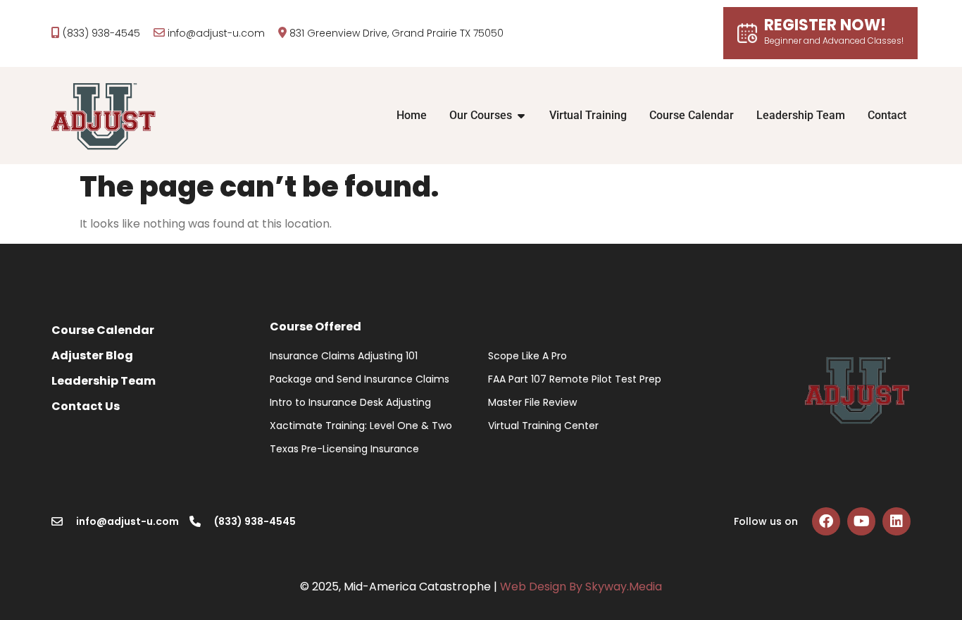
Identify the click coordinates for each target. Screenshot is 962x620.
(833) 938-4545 (101, 33)
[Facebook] (826, 521)
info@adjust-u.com (216, 33)
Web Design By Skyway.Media (581, 586)
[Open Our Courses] (521, 115)
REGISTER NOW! (834, 32)
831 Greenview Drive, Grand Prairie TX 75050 (396, 33)
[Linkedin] (896, 521)
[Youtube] (861, 521)
